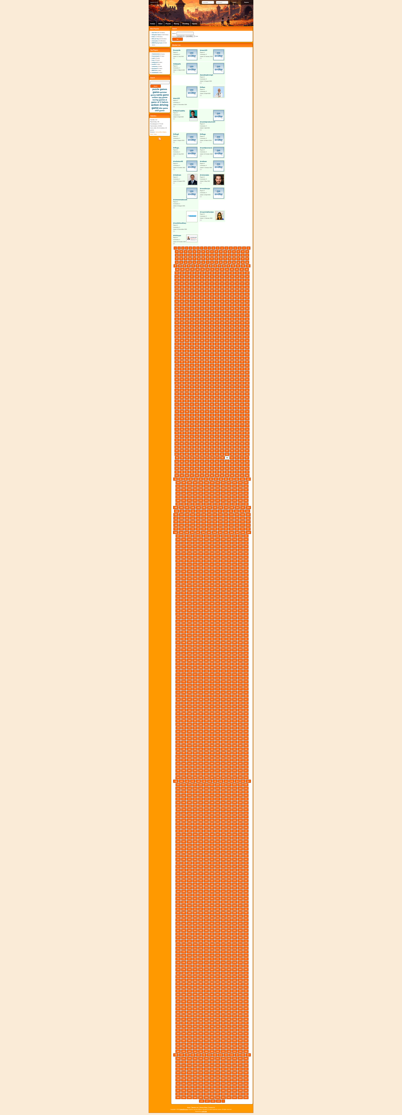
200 (207, 290)
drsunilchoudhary (179, 223)
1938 (195, 735)
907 (217, 457)
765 (182, 425)
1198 (203, 532)
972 (242, 472)
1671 (229, 660)
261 (212, 305)
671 (237, 401)
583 (247, 379)
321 (212, 319)
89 (184, 265)
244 (202, 301)
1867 (234, 713)
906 (212, 457)
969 (227, 472)
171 (212, 283)
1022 (206, 486)
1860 (195, 713)
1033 (195, 489)
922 (217, 461)
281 (237, 308)
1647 (240, 653)
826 (187, 440)
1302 (200, 560)
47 (225, 255)
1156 (203, 521)
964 (202, 472)
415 (232, 340)
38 (185, 255)
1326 (189, 568)
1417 (189, 592)
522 (242, 365)
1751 (240, 681)
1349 (246, 571)
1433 (206, 596)
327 (242, 319)
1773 (217, 688)
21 (185, 251)
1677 (189, 664)
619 (202, 390)
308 (222, 315)
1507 (184, 617)
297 (242, 312)
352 (217, 326)
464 (177, 354)
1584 (178, 639)
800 (207, 433)
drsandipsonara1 (206, 148)
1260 (183, 550)
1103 (220, 507)
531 (212, 369)
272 (192, 308)
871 (187, 450)
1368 (206, 578)
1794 (189, 696)
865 (232, 447)
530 (207, 369)
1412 (234, 589)
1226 (212, 539)
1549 (200, 628)
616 (187, 390)
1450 (229, 600)
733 (247, 415)
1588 (200, 639)
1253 (217, 546)
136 (187, 276)
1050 (217, 493)
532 (217, 369)
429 (227, 344)
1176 (237, 525)
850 (232, 443)
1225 (206, 539)
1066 (234, 496)
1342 (206, 571)
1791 (246, 692)
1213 (212, 536)
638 (222, 393)
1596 (246, 639)
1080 (240, 500)
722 (192, 415)
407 (192, 340)
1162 (237, 521)
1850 (212, 710)
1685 (234, 664)
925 (232, 461)
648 (197, 397)
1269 (234, 550)
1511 (206, 617)
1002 (242, 479)
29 (220, 251)
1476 (229, 607)
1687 (246, 664)
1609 (246, 642)
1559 (183, 632)
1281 (229, 553)
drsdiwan (203, 161)
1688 (178, 667)
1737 (234, 678)
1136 (248, 514)
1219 (246, 536)
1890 (217, 720)
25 (203, 251)
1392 (195, 585)
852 (242, 443)
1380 (200, 582)
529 (202, 369)
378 (197, 333)
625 (232, 390)
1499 (212, 614)
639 (227, 393)
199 (202, 290)
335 (207, 322)
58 (198, 258)
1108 (248, 507)
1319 (223, 564)
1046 (195, 493)
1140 (192, 518)
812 (192, 436)
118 (247, 269)
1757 (200, 685)
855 (182, 447)
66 (234, 258)
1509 (195, 617)
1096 (181, 507)
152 (192, 280)
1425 (234, 592)
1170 (203, 525)
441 (212, 347)
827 (192, 440)
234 (227, 297)
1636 (178, 653)
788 (222, 429)
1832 (183, 706)
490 (232, 358)
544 (202, 372)
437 (192, 347)
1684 (229, 664)
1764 (240, 685)
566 (237, 376)
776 (237, 425)
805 (232, 433)
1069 (178, 500)
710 (207, 411)
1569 (240, 632)
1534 (189, 624)
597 (242, 383)
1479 (246, 607)
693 (197, 408)
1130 (215, 514)
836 (237, 440)
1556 (240, 628)
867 (242, 447)
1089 (217, 504)
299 (177, 315)
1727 (178, 678)
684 (227, 404)
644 (177, 397)
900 (182, 457)
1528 (229, 621)
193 (247, 287)
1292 (217, 557)
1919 (234, 728)
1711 (234, 671)
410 (207, 340)
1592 (223, 639)
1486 (212, 610)
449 (177, 351)
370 (232, 329)
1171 (209, 525)
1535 (195, 624)
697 (217, 408)
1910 (184, 728)
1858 (183, 713)
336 (212, 322)
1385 (229, 582)
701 (237, 408)
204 (227, 290)
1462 (223, 603)
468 (197, 354)
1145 (220, 518)
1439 (240, 596)
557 (192, 376)
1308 (234, 560)
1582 (240, 635)
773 (222, 425)
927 (242, 461)
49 (234, 255)
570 (182, 379)
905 (207, 457)
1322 (240, 564)
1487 (217, 610)
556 (187, 376)
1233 (178, 543)
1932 (234, 731)
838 (247, 440)
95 (210, 265)
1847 (195, 710)
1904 (223, 724)
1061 (206, 496)
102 (243, 265)
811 (187, 436)
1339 (189, 571)
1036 (212, 489)
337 (217, 322)
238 (247, 297)
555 (182, 376)
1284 (246, 553)
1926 (200, 731)
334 (202, 322)
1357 (217, 575)
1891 (223, 720)
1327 (195, 568)
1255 (229, 546)
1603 (212, 642)
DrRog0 (176, 134)
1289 (200, 557)
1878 (223, 717)
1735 (223, 678)
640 (232, 393)
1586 (189, 639)
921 (212, 461)
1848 (200, 710)
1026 (229, 486)
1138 (181, 518)
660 (182, 401)
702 (242, 408)
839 (177, 443)
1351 (183, 575)
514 (202, 365)
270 (182, 308)
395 (207, 337)
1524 (206, 621)
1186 (215, 528)
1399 (234, 585)
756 (212, 422)
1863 (212, 713)
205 (232, 290)
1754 (183, 685)
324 (227, 319)
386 (237, 333)
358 (247, 326)
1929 (217, 731)
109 (202, 269)
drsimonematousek (180, 200)
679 (202, 404)
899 (177, 457)
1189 (231, 528)
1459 (206, 603)
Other (160, 24)
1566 (223, 632)
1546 (183, 628)
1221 (183, 539)
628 (247, 390)
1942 (217, 735)
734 (177, 418)
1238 (206, 543)
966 (212, 472)
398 (222, 337)
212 (192, 294)
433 (247, 344)
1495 (189, 614)
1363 (178, 578)
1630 (217, 649)
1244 (240, 543)
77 (207, 262)
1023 (212, 486)
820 (232, 436)
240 (182, 301)
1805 (178, 699)
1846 (189, 710)
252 (242, 301)
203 (222, 290)
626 (237, 390)
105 (182, 269)
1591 (217, 639)
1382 (212, 582)
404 (177, 340)
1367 (200, 578)
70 (176, 262)
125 (207, 273)
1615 (206, 646)
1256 (234, 546)
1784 (206, 692)
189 (227, 287)
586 (187, 383)
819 (227, 436)
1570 (246, 632)
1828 (234, 703)
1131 (220, 514)
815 (207, 436)
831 (212, 440)
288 (197, 312)
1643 (217, 653)
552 (242, 372)
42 (203, 255)
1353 (195, 575)
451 (187, 351)
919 (202, 461)
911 (237, 457)
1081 (246, 500)
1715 (183, 674)
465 (182, 354)
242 (192, 301)
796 (187, 433)
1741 (183, 681)
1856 (246, 710)
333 (197, 322)
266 (237, 305)
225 (182, 297)
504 (227, 361)
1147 (231, 518)
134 (177, 276)
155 (207, 280)
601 (187, 386)
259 (202, 305)
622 (217, 390)
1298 (178, 560)
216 (212, 294)
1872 (189, 717)
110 (207, 269)
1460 (212, 603)
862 (217, 447)
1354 (200, 575)
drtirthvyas (177, 235)
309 (227, 315)
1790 (240, 692)
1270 (240, 550)
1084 (189, 504)
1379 (195, 582)
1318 (217, 564)
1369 (212, 578)
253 (247, 301)
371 (237, 329)
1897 (183, 724)
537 (242, 369)
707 (192, 411)
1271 (246, 550)
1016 (246, 482)
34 (242, 251)
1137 (176, 518)
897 (242, 454)
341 (237, 322)
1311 (178, 564)
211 (187, 294)
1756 (195, 685)
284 (177, 312)
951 (212, 468)
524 (177, 369)
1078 (229, 500)
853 (247, 443)
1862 (206, 713)
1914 (206, 728)
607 (217, 386)
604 (202, 386)
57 (194, 258)
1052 (229, 493)
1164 (248, 521)
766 (187, 425)
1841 (234, 706)
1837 (212, 706)
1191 (242, 528)
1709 (223, 671)
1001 (237, 479)
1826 (223, 703)
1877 (217, 717)
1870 (178, 717)
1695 (217, 667)
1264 (206, 550)
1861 (200, 713)
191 (237, 287)
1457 (195, 603)
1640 (200, 653)
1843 (246, 706)
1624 (183, 649)
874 (202, 450)
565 (232, 376)
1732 (206, 678)
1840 (229, 706)
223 (247, 294)
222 (242, 294)
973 (247, 472)
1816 (240, 699)
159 (227, 280)
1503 (234, 614)
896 (237, 454)
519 (227, 365)
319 (202, 319)
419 (177, 344)
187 (217, 287)
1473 (212, 607)
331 (187, 322)
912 (242, 457)
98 (224, 265)
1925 (195, 731)
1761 (223, 685)
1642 (212, 653)
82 (229, 262)
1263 (200, 550)
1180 (181, 528)
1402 (178, 589)
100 (233, 265)
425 (207, 344)
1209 (189, 536)
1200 (214, 532)
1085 (195, 504)
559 (202, 376)
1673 (240, 660)
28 (216, 251)
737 (192, 418)
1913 (200, 728)
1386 (234, 582)
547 (217, 372)
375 (182, 333)
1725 (240, 674)
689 (177, 408)
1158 (215, 521)
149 (177, 280)
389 (177, 337)
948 (197, 468)
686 (237, 404)
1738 (240, 678)
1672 (234, 660)
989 (176, 479)
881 (237, 450)
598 (247, 383)
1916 (217, 728)
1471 (200, 607)
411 (212, 340)
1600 (195, 642)
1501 (223, 614)
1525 (212, 621)
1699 (240, 667)
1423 (223, 592)
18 (248, 248)
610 (232, 386)
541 (187, 372)
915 (182, 461)
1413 (240, 589)
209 (177, 294)
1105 (232, 507)
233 (222, 297)
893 (222, 454)
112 (217, 269)
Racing (176, 24)
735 (182, 418)
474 (227, 354)
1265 (212, 550)
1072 (195, 500)
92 (197, 265)
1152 (181, 521)
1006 (189, 482)
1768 (189, 688)
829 (202, 440)
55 (185, 258)
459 (227, 351)
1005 (184, 482)
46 (220, 255)
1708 (217, 671)
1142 (203, 518)
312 (242, 315)
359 (177, 329)
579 (227, 379)
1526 (217, 621)
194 (177, 290)
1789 (234, 692)
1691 (195, 667)
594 (227, 383)
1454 (178, 603)
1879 (229, 717)
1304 (212, 560)
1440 (246, 596)
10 (213, 248)
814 (202, 436)
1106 (237, 507)
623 (222, 390)
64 (225, 258)
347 (192, 326)
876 (212, 450)
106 (187, 269)
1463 (229, 603)
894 (227, 454)
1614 (200, 646)
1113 (198, 511)
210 (182, 294)
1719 (206, 674)
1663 (183, 660)
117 (242, 269)
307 (217, 315)
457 (217, 351)
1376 (178, 582)
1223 (195, 539)
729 (227, 415)
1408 (212, 589)
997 (216, 479)
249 (227, 301)
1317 (212, 564)
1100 (204, 507)
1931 (229, 731)
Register (246, 2)
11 (217, 248)
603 (197, 386)
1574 (195, 635)
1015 (240, 482)
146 (237, 276)
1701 (178, 671)
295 (232, 312)
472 (217, 354)
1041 (240, 489)
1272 (178, 553)
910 (232, 457)
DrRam (202, 87)
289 (202, 312)
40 (194, 255)
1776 (234, 688)
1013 (229, 482)
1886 (195, 720)
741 (212, 418)
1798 (212, 696)
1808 (195, 699)
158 (222, 280)
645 (182, 397)
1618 (223, 646)
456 (212, 351)
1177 (242, 525)
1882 (246, 717)
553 (247, 372)
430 (232, 344)
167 (192, 283)
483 (197, 358)
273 (197, 308)
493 (247, 358)
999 (226, 479)
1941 (212, 735)
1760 (217, 685)
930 (182, 465)
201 (212, 290)
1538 (212, 624)
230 (207, 297)
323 (222, 319)
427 (217, 344)
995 (206, 479)
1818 (178, 703)
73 (190, 262)
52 (247, 255)
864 (227, 447)
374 (177, 333)
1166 (181, 525)
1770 (200, 688)
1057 (183, 496)
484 (202, 358)
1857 (178, 713)
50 (238, 255)
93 (202, 265)
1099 (198, 507)
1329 (206, 568)
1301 (195, 560)
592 (217, 383)
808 (247, 433)
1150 (248, 518)
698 (222, 408)
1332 (223, 568)
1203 (231, 532)
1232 (246, 539)
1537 (206, 624)
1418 (195, 592)
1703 (189, 671)
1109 (176, 511)
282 (242, 308)
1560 (189, 632)
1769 (195, 688)
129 (227, 273)
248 (222, 301)
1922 (178, 731)
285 (182, 312)
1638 (189, 653)
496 (187, 361)
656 (237, 397)
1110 (182, 511)
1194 (181, 532)
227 (192, 297)
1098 (192, 507)
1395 (212, 585)
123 (197, 273)
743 (222, 418)
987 (242, 475)
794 (177, 433)
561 (212, 376)
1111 (187, 511)
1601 (200, 642)
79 (216, 262)
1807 (189, 699)
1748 (223, 681)
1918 (229, 728)
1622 (246, 646)
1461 (217, 603)
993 (196, 479)
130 (232, 273)
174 (227, 283)
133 (247, 273)
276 (212, 308)
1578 (217, 635)
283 (247, 308)
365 (207, 329)
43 (207, 255)
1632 (229, 649)
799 (202, 433)
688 (247, 404)
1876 (212, 717)
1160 (226, 521)
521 (237, 365)
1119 (231, 511)
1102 (215, 507)
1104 (226, 507)
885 (182, 454)
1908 (246, 724)
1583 (246, 635)
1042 (246, 489)
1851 (217, 710)
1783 (200, 692)
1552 (217, 628)
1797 (206, 696)
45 (216, 255)
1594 (234, 639)
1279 (217, 553)
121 (187, 273)
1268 (229, 550)
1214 (217, 536)
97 (219, 265)
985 (232, 475)
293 (222, 312)
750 (182, 422)
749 (177, 422)
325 (232, 319)
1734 (217, 678)
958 (247, 468)
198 (197, 290)
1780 (183, 692)
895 (232, 454)
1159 (220, 521)
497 (192, 361)
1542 (234, 624)
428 (222, 344)
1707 (212, 671)
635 (207, 393)
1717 (195, 674)
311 (237, 315)
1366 (195, 578)
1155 (198, 521)
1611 (184, 646)
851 (237, 443)
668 (222, 401)
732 (242, 415)
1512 (212, 617)
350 (207, 326)
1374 (240, 578)
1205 (243, 532)
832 (217, 440)
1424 (229, 592)
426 (212, 344)
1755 (189, 685)
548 (222, 372)
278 (222, 308)
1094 (246, 504)
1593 (229, 639)
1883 (178, 720)
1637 (183, 653)
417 (242, 340)
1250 (200, 546)
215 (207, 294)
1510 (201, 617)
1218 (240, 536)
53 (176, 258)
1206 (248, 532)
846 (212, 443)
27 (212, 251)
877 (217, 450)
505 (232, 361)
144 (227, 276)
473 (222, 354)
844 (202, 443)
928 (247, 461)
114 (227, 269)
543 (197, 372)
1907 (240, 724)
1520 (183, 621)
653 (222, 397)
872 (192, 450)
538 (247, 369)
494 (177, 361)
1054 (240, 493)
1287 (189, 557)
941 (237, 465)
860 (207, 447)
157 (217, 280)
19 (176, 251)
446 (237, 347)
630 (182, 393)
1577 (212, 635)
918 (197, 461)
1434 (212, 596)
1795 (195, 696)
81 (225, 262)
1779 (178, 692)
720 (182, 415)
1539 (217, 624)
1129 (209, 514)
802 (217, 433)
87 (175, 265)
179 (177, 287)
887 (192, 454)
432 (242, 344)
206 (237, 290)
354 (227, 326)
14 (230, 248)
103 (248, 265)
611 (237, 386)
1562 (200, 632)
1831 (178, 706)
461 (237, 351)
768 (197, 425)
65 (229, 258)
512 (192, 365)
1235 (189, 543)
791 (237, 429)
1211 (201, 536)
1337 (178, 571)
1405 (195, 589)
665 (207, 401)
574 (202, 379)
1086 (200, 504)
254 (177, 305)
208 (247, 290)
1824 (212, 703)
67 (238, 258)
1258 (246, 546)
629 (177, 393)
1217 (234, 536)
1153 (187, 521)
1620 (234, 646)
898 (247, 454)
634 (202, 393)
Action (152, 24)
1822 (200, 703)
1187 (220, 528)
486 (212, 358)
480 (182, 358)
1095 (176, 507)
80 (220, 262)
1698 (234, 667)
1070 (183, 500)
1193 (175, 532)
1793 (183, 696)
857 (192, 447)
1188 (226, 528)
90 (188, 265)
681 (212, 404)
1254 (223, 546)
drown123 (203, 50)
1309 (240, 560)
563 (222, 376)
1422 (217, 592)
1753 (178, 685)
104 (177, 269)
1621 (240, 646)
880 (232, 450)
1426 (240, 592)
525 (182, 369)
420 (182, 344)
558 (197, 376)
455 (207, 351)
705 (182, 411)
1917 (223, 728)
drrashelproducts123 (207, 122)
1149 (242, 518)
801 (212, 433)
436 (187, 347)
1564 (212, 632)
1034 (200, 489)
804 (227, 433)
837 (242, 440)
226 (187, 297)
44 (212, 255)
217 (217, 294)
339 (227, 322)
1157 (209, 521)
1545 (178, 628)
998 (221, 479)
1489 (229, 610)
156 (212, 280)
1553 (223, 628)
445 (232, 347)
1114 (204, 511)
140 (207, 276)
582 (242, 379)
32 (234, 251)
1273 (183, 553)
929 (177, 465)
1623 (178, 649)
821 (237, 436)
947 (192, 468)
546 (212, 372)
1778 (246, 688)
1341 (200, 571)
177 (242, 283)
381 (212, 333)
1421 (212, 592)
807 (242, 433)
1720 (212, 674)
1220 (178, 539)
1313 (189, 564)
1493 (178, 614)
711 (212, 411)
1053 (234, 493)
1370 (217, 578)
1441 (178, 600)
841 (187, 443)
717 (242, 411)
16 (239, 248)
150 (182, 280)
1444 (195, 600)
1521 (189, 621)
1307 (229, 560)
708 (197, 411)
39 (190, 255)
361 (187, 329)
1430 (189, 596)
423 (197, 344)
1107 (243, 507)
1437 (229, 596)
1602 (206, 642)
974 (177, 475)
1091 (229, 504)
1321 (234, 564)
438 (197, 347)
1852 (223, 710)
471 (212, 354)
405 (182, 340)
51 (242, 255)
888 (197, 454)
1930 (223, 731)
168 (197, 283)
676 (187, 404)
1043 (178, 493)
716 (237, 411)
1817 (246, 699)
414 (227, 340)
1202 (226, 532)
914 (177, 461)
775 (232, 425)
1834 (195, 706)
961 (187, 472)
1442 (183, 600)
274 (202, 308)
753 (197, 422)
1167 (187, 525)
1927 (206, 731)
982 (217, 475)
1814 (229, 699)
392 (192, 337)
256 (187, 305)
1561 (195, 632)
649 (202, 397)
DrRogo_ (176, 148)
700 (232, 408)
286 (187, 312)
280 (232, 308)
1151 (176, 521)
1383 (217, 582)
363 (197, 329)
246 (212, 301)
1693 (206, 667)
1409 (217, 589)
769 (202, 425)
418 (247, 340)
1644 (223, 653)
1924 (189, 731)
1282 (234, 553)
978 (197, 475)
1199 (209, 532)
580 (232, 379)
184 (202, 287)
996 (211, 479)
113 (222, 269)
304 (202, 315)
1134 (237, 514)
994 (201, 479)
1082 (178, 504)
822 (242, 436)
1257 (240, 546)
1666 (200, 660)
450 (182, 351)
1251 (206, 546)
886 (187, 454)
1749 (229, 681)
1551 (212, 628)
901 (187, 457)
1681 (212, 664)
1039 (229, 489)
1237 (200, 543)
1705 (201, 671)
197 (192, 290)
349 (202, 326)
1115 (209, 511)
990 (181, 479)
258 (197, 305)
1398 (229, 585)
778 (247, 425)
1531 (246, 621)
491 (237, 358)
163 (247, 280)
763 (247, 422)
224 (177, 297)
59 (203, 258)
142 (217, 276)
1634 (240, 649)
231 (212, 297)
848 (222, 443)
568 (247, 376)
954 (227, 468)
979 (202, 475)
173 (222, 283)
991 (186, 479)
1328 (200, 568)
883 (247, 450)
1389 (178, 585)
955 (232, 468)
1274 (189, 553)
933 (197, 465)
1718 (200, 674)
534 (227, 369)
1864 (217, 713)
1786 (217, 692)
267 (242, 305)
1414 (246, 589)
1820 (189, 703)
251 (237, 301)
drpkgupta (177, 64)
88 (180, 265)
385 (232, 333)
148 (247, 276)
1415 (178, 592)
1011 (217, 482)
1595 (240, 639)
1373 (234, 578)
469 (202, 354)
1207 (178, 536)
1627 (200, 649)
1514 (223, 617)
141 (212, 276)
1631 (223, 649)
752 (192, 422)
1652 (195, 656)
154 (202, 280)
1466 (246, 603)
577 (217, 379)
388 (247, 333)
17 (244, 248)
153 (197, 280)
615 (182, 390)
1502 (229, 614)
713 (222, 411)
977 (192, 475)
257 (192, 305)
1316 (206, 564)
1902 (212, 724)
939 (227, 465)
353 (222, 326)
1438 (234, 596)
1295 (234, 557)
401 (237, 337)
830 (207, 440)
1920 (240, 728)
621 (212, 390)
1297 (246, 557)
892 (217, 454)
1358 (223, 575)
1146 (226, 518)
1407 (206, 589)
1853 (229, 710)
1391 (189, 585)
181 (187, 287)
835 (232, 440)
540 (182, 372)
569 (177, 379)
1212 (206, 536)
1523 (200, 621)
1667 (206, 660)
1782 (195, 692)
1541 (229, 624)
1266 (217, 550)
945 (182, 468)
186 (212, 287)
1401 (246, 585)
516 (212, 365)
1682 (217, 664)
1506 (178, 617)
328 (247, 319)
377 (192, 333)
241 (187, 301)
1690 (189, 667)
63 (220, 258)
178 (247, 283)
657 (242, 397)
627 (242, 390)
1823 (206, 703)
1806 (184, 699)
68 (242, 258)
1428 (178, 596)
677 (192, 404)
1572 (183, 635)
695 (207, 408)
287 (192, 312)
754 (202, 422)
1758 (206, 685)
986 (237, 475)
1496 (195, 614)
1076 (217, 500)
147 (242, 276)
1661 (246, 656)
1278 (212, 553)
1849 (206, 710)
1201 (220, 532)
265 (232, 305)
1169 (198, 525)
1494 (183, 614)
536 (237, 369)
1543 (240, 624)
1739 (246, 678)
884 (177, 454)
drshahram (177, 175)
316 (187, 319)
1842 (240, 706)
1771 (206, 688)
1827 (229, 703)
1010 (212, 482)
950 (207, 468)
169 (202, 283)
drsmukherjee (205, 188)
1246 (178, 546)
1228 (223, 539)
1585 (183, 639)
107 (192, 269)
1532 (178, 624)
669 (227, 401)
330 (182, 322)
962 (192, 472)
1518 (246, 617)
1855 (240, 710)
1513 (217, 617)
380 (207, 333)
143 (222, 276)
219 (227, 294)
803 (222, 433)
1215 (223, 536)
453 (197, 351)
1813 (223, 699)
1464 (234, 603)
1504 (240, 614)
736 (187, 418)
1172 (215, 525)
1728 (183, 678)
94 (206, 265)
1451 (234, 600)
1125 (187, 514)
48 (229, 255)
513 (197, 365)
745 (232, 418)
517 (217, 365)
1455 (183, 603)
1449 (223, 600)
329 (177, 322)
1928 (212, 731)
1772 (212, 688)
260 (207, 305)
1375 (246, 578)
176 (237, 283)
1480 (178, 610)
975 (182, 475)
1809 (201, 699)
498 (197, 361)
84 (238, 262)
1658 (229, 656)
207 (242, 290)
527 (192, 369)
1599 (189, 642)
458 (222, 351)
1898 (189, 724)
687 (242, 404)
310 (232, 315)
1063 (217, 496)
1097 (187, 507)
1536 (200, 624)
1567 (229, 632)
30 (225, 251)
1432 (200, 596)
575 (207, 379)
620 (207, 390)
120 (182, 273)
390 (182, 337)
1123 (176, 514)
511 (187, 365)
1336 (246, 568)
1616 (212, 646)
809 (177, 436)
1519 (178, 621)
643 (247, 393)
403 (247, 337)
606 (212, 386)
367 (217, 329)
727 (217, 415)
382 (217, 333)
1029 (246, 486)
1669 (217, 660)
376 (187, 333)
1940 (206, 735)
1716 (189, 674)
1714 (178, 674)
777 (242, 425)
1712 (240, 671)
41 (198, 255)
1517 (240, 617)
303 (197, 315)
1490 (234, 610)
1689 (183, 667)
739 (202, 418)
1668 (212, 660)
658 (247, 397)
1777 (240, 688)
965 (207, 472)
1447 (212, 600)
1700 (246, 667)
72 (185, 262)
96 (215, 265)
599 (177, 386)
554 (177, 376)
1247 (183, 546)
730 (232, 415)
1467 (178, 607)
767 (192, 425)
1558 (178, 632)
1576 (206, 635)
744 (227, 418)
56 (190, 258)
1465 (240, 603)
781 (187, 429)
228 (197, 297)
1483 (195, 610)
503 (222, 361)
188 (222, 287)
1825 (217, 703)
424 (202, 344)
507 (242, 361)
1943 (223, 735)
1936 (183, 735)
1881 (240, 717)
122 (192, 273)
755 (207, 422)
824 (177, 440)
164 (177, 283)
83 (234, 262)
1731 (200, 678)
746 (237, 418)
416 (237, 340)
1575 (200, 635)
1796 (200, 696)
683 (222, 404)
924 (227, 461)
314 (177, 319)
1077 (223, 500)
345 (182, 326)
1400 (240, 585)
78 (212, 262)
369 (227, 329)
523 (247, 365)
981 (212, 475)
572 (192, 379)
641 (237, 393)
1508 (189, 617)
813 (197, 436)
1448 (217, 600)
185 (207, 287)
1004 (178, 482)
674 (177, 404)
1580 (229, 635)
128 (222, 273)
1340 (195, 571)
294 (227, 312)
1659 (234, 656)
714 (227, 411)
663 (197, 401)
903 (197, 457)
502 (217, 361)
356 (237, 326)
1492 (246, 610)
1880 (234, 717)
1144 (215, 518)
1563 (206, 632)
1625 (189, 649)
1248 (189, 546)
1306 (223, 560)
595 (232, 383)
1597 (178, 642)
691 (187, 408)
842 (192, 443)
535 (232, 369)
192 (242, 287)
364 (202, 329)
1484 (200, 610)
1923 (183, 731)
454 (202, 351)
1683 (223, 664)
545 (207, 372)
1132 (226, 514)
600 (182, 386)
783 (197, 429)
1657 (223, 656)
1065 (229, 496)
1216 (229, 536)
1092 (234, 504)
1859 (189, 713)
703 (247, 408)
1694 (212, 667)
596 (237, 383)
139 (202, 276)
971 (237, 472)
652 (217, 397)
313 (247, 315)
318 (197, 319)
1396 (217, 585)
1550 (206, 628)
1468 (183, 607)
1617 (217, 646)
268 (247, 305)
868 (247, 447)
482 (192, 358)
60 (207, 258)
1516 (234, 617)
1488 (223, 610)
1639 (195, 653)
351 (212, 326)
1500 (217, 614)
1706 (206, 671)
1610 (178, 646)
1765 (246, 685)
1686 (240, 664)
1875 (206, 717)
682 (217, 404)
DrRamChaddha (179, 111)
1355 (206, 575)
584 (177, 383)
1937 (189, 735)
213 (197, 294)
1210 (195, 536)
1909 (178, 728)
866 (237, 447)
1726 (246, 674)
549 (227, 372)
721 (187, 415)
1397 (223, 585)
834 (227, 440)
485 (207, 358)
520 (232, 365)
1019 (189, 486)
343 (247, 322)
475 (232, 354)
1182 (192, 528)
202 (217, 290)
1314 (195, 564)
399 (227, 337)
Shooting (185, 24)
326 (237, 319)
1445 (200, 600)
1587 (195, 639)
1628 (206, 649)
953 (222, 468)
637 (217, 393)
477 (242, 354)
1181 (187, 528)
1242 (229, 543)
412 (217, 340)
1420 (206, 592)
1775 (229, 688)
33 (238, 251)
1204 (237, 532)
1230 (234, 539)
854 (177, 447)
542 (192, 372)
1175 (231, 525)
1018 (183, 486)
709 (202, 411)
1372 (229, 578)
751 (187, 422)
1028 (240, 486)
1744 (200, 681)
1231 (240, 539)
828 (197, 440)
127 (217, 273)
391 (187, 337)
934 (202, 465)
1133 (231, 514)
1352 (189, 575)
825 (182, 440)
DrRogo (203, 134)
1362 (246, 575)
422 (192, 344)
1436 (223, 596)
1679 (200, 664)
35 (247, 251)
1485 (206, 610)
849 (227, 443)
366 (212, 329)
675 (182, 404)
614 (177, 390)
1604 (217, 642)
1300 (189, 560)
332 (192, 322)
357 (242, 326)
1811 (212, 699)
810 (182, 436)
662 (192, 401)
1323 (246, 564)
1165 (176, 525)
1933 (240, 731)
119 (177, 273)
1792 (178, 696)
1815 (234, 699)
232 (217, 297)
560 (207, 376)
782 (192, 429)
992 (191, 479)
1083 (183, 504)
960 (182, 472)
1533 (183, 624)
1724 (234, 674)
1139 (187, 518)
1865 (223, 713)
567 (242, 376)
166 (187, 283)
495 (182, 361)
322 (217, 319)
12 (222, 248)
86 (247, 262)
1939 (200, 735)
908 (222, 457)
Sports (194, 24)
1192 (248, 528)
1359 (229, 575)
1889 (212, 720)
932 (192, 465)
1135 (242, 514)
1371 (223, 578)
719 (177, 415)
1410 (223, 589)
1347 (234, 571)
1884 (183, 720)
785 (207, 429)
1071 (189, 500)
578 (222, 379)
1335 (240, 568)
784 (202, 429)
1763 (234, 685)
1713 (246, 671)
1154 (192, 521)
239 (177, 301)
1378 (189, 582)
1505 (246, 614)
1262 (195, 550)
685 (232, 404)
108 (197, 269)
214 (202, 294)
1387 (240, 582)
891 (212, 454)
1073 (200, 500)
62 (216, 258)
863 (222, 447)
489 (227, 358)
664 (202, 401)
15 (235, 248)
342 (242, 322)
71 (181, 262)
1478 (240, 607)
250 (232, 301)
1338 (183, 571)
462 (242, 351)
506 (237, 361)
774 (227, 425)
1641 (206, 653)
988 (247, 475)
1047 (200, 493)
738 (197, 418)
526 (187, 369)
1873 (195, 717)
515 (207, 365)
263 (222, 305)
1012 (223, 482)
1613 (195, 646)
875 (207, 450)
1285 (178, 557)
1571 (178, 635)
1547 (189, 628)
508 (247, 361)
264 (227, 305)
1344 (217, 571)
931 (187, 465)
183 (197, 287)
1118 (225, 511)
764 (177, 425)
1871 (183, 717)
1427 (246, 592)
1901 (206, 724)
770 (207, 425)
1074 (206, 500)
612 (242, 386)
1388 (246, 582)
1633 (234, 649)
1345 (223, 571)
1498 (206, 614)
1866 (229, 713)
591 (212, 383)
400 (232, 337)
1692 (200, 667)
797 (192, 433)
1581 (234, 635)
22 (190, 251)
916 (187, 461)
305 (207, 315)
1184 (203, 528)
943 (247, 465)
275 (207, 308)
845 (207, 443)
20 (181, 251)
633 (197, 393)
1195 (187, 532)
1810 (206, 699)
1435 (217, 596)
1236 (195, 543)
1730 (195, 678)
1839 (223, 706)
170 (207, 283)
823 (247, 436)
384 (227, 333)
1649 (178, 656)
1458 (200, 603)
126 (212, 273)
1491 (240, 610)
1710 (229, 671)
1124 (181, 514)
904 (202, 457)
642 (242, 393)
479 (177, 358)
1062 (212, 496)
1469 (189, 607)
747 (242, 418)
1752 (246, 681)
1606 (229, 642)
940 (232, 465)
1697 (229, 667)
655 (232, 397)
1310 (246, 560)
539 (177, 372)
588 (197, 383)
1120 (236, 511)
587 (192, 383)
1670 (223, 660)
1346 (229, 571)
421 (187, 344)
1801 (229, 696)
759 (227, 422)
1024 (217, 486)
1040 (234, 489)
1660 (240, 656)
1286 (183, 557)
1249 (195, 546)
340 (232, 322)
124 (202, 273)
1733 (212, 678)
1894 (240, 720)
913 (247, 457)
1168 (192, 525)
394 (202, 337)
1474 (217, 607)
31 (229, 251)
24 (198, 251)
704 (177, 411)
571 (187, 379)
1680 (206, 664)
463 (247, 351)
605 (207, 386)
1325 (183, 568)
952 (217, 468)
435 (182, 347)
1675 (178, 664)
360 (182, 329)
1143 (209, 518)
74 (194, 262)
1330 (212, 568)
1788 (229, 692)
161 (237, 280)
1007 (195, 482)
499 (202, 361)
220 (232, 294)
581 (237, 379)
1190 (237, 528)
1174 (226, 525)
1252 (212, 546)
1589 (206, 639)
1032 (189, 489)
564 (227, 376)
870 (182, 450)
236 (237, 297)
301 (187, 315)
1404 (189, 589)
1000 (231, 479)
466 (187, 354)
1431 (195, 596)
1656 (217, 656)
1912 (195, 728)
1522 (195, 621)
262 (217, 305)
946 (187, 468)
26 (207, 251)
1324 (178, 568)
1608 (240, 642)
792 (242, 429)
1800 (223, 696)
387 (242, 333)
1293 (223, 557)
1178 (248, 525)
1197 (198, 532)
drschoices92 (178, 161)
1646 (234, 653)
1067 (240, 496)
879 (227, 450)
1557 (246, 628)
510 (182, 365)
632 (192, 393)
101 (238, 265)
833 (222, 440)
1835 (200, 706)
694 (202, 408)
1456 (189, 603)
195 (182, 290)
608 (222, 386)
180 (182, 287)
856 (187, 447)
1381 (206, 582)
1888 (206, 720)
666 (212, 401)
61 (212, 258)
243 (197, 301)
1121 (242, 511)
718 (247, 411)
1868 (240, 713)
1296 (240, 557)
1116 (214, 511)
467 (192, 354)
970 (232, 472)
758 (222, 422)
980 (207, 475)
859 (202, 447)
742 (217, 418)
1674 (246, 660)
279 (227, 308)
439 (202, 347)
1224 (200, 539)
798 (197, 433)
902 (192, 457)
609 (227, 386)
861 (212, 447)
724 (202, 415)
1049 (212, 493)
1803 (240, 696)
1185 (209, 528)
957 (242, 468)
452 (192, 351)
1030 (178, 489)
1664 (189, 660)
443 (222, 347)
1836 (206, 706)
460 (232, 351)
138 (197, 276)
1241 (223, 543)
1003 (248, 479)
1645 (229, 653)
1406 (201, 589)
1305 (217, 560)
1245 (246, 543)
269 (177, 308)
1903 (217, 724)
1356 (212, 575)
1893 (234, 720)
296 (237, 312)
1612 (189, 646)
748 (247, 418)
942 (242, 465)
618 (197, 390)
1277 (206, 553)
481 (187, 358)
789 (227, 429)
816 (212, 436)
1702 (184, 671)
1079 (234, 500)
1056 (178, 496)
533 (222, 369)
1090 (223, 504)
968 (222, 472)
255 (182, 305)
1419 (200, 592)
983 (222, 475)
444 (227, 347)
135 (182, 276)
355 (232, 326)
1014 (234, 482)
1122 (247, 511)
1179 (176, 528)
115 (232, 269)
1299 (183, 560)
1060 (200, 496)
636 (212, 393)
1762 (229, 685)
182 (192, 287)
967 (217, 472)
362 (192, 329)
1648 (246, 653)
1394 (206, 585)
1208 (184, 536)
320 (207, 319)
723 (197, 415)
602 (192, 386)
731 (237, 415)
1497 (200, 614)
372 (242, 329)
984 (227, 475)
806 (237, 433)
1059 (195, 496)
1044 (183, 493)
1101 (209, 507)
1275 (195, 553)
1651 (189, 656)
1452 (240, 600)
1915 (212, 728)
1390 (183, 585)
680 (207, 404)
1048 (206, 493)
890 (207, 454)
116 (237, 269)
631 (187, 393)
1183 (198, 528)
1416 (183, 592)
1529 (234, 621)
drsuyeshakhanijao (207, 212)
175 (232, 283)
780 (182, 429)
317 (192, 319)
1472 (206, 607)
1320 (229, 564)
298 (247, 312)
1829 (240, 703)
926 (237, 461)
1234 (183, 543)
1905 (229, 724)
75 (198, 262)
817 (217, 436)
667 (217, 401)
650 (207, 397)
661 (187, 401)
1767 (183, 688)
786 (212, 429)
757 (217, 422)
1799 (217, 696)
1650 (183, 656)
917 (192, 461)
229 (202, 297)
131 (237, 273)
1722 (223, 674)
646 (187, 397)
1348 (240, 571)
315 (182, 319)
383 (222, 333)
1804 (246, 696)
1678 (195, 664)
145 (232, 276)
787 (217, 429)
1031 (183, 489)
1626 (195, 649)
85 (242, 262)
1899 (195, 724)
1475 (223, 607)
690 (182, 408)
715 (232, 411)
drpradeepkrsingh (206, 75)
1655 (212, 656)
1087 (206, 504)
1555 (234, 628)
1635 (246, 649)
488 (222, 358)
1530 (240, 621)
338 (222, 322)
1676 (183, 664)
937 (217, 465)
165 (182, 283)
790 (232, 429)
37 (181, 255)
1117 (220, 511)
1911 (189, 728)
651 (212, 397)
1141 (198, 518)
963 (197, 472)
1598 (183, 642)
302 (192, 315)
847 (217, 443)
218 (222, 294)
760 (232, 422)
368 (222, 329)
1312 (183, 564)
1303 (206, 560)
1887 (200, 720)
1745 (206, 681)
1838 (217, 706)
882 (242, 450)
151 (187, 280)
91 (193, 265)
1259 (178, 550)
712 (217, 411)
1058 (189, 496)
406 (187, 340)
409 (202, 340)
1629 (212, 649)
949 (202, 468)
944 (177, 468)
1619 (229, 646)
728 (222, 415)
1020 (195, 486)
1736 (229, 678)
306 (212, 315)
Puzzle (168, 24)
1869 (246, 713)
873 (197, 450)
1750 (234, 681)
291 (212, 312)
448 (247, 347)
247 (217, 301)
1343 (212, 571)
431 (237, 344)
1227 (217, 539)
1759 (212, 685)
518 (222, 365)
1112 (193, 511)
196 (187, 290)
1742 (189, 681)
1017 (178, 486)
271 (187, 308)
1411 (229, 589)
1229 (229, 539)
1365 (189, 578)
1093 (240, 504)
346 (187, 326)
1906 (234, 724)
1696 (223, 667)
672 (242, 401)
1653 (200, 656)
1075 (212, 500)
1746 (212, 681)
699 (227, 408)
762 (242, 422)
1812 (217, 699)
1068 (246, 496)
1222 (189, 539)
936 (212, 465)
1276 (200, 553)
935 (207, 465)
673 (247, 401)
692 (192, 408)
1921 (246, 728)
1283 (240, 553)
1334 (234, 568)
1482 (189, 610)
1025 (223, 486)
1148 (237, 518)
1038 (223, 489)
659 (177, 401)
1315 (200, 564)
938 (222, 465)
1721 (217, 674)
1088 (212, 504)
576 (212, 379)
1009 (206, 482)
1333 (229, 568)
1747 (217, 681)
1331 (217, 568)
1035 (206, 489)
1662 (178, 660)
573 (197, 379)
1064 (223, 496)
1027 (234, 486)
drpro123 (176, 98)
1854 (234, 710)
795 (182, 433)
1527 (223, 621)
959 (177, 472)
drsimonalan (204, 175)
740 (207, 418)
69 (247, 258)
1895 (246, 720)
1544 (246, 624)
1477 (234, 607)
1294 (229, 557)
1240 (217, 543)
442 (217, 347)
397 (217, 337)
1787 (223, 692)
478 (247, 354)
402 (242, 337)
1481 (183, 610)
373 (247, 329)
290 (207, 312)
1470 (195, 607)
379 (202, 333)
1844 (178, 710)
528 (197, 369)
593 (222, 383)
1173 (220, 525)
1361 (240, 575)
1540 (223, 624)
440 (207, 347)
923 (222, 461)
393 (197, 337)
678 (197, 404)
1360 (234, 575)
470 (207, 354)
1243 (234, 543)
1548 (195, 628)
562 (217, 376)
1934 (246, 731)
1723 (229, 674)
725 (207, 415)
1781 (189, 692)
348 (197, 326)
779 (177, 429)
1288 (195, 557)
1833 (189, 706)
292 (217, 312)
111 (212, 269)
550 (232, 372)
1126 (192, 514)
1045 (189, 493)
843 (197, 443)
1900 (200, 724)
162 (242, 280)
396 (212, 337)
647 (192, 397)
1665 (195, 660)
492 (242, 358)
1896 (178, 724)
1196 (192, 532)
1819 (183, 703)
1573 (189, 635)
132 (242, 273)
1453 (246, 600)
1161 (231, 521)
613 (247, 386)
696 (212, 408)
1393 (200, 585)
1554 (229, 628)
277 (217, 308)
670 (232, 401)
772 (217, 425)
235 (232, 297)
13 (226, 248)
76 (203, 262)
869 (177, 450)
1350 (178, 575)
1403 (184, 589)
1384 (223, 582)
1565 (217, 632)
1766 (178, 688)
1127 (198, 514)
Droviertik (176, 50)
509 (177, 365)
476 (237, 354)
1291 (212, 557)
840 (182, 443)
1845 (183, 710)
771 (212, 425)
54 (181, 258)
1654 (206, 656)
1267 (223, 550)
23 (194, 251)
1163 (242, 521)
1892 (229, 720)
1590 (212, 639)
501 (212, 361)
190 (232, 287)
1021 (200, 486)
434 (177, 347)
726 (212, 415)
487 (217, 358)
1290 (206, 557)
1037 (217, 489)
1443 (189, 600)
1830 (246, 703)
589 (202, 383)
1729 (189, 678)
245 (207, 301)
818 (222, 436)
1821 (195, 703)
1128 (203, 514)
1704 (195, 671)
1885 (189, 720)
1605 (223, 642)
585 (182, 383)
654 (227, 397)
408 (197, 340)
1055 (246, 493)
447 (242, 347)
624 (227, 390)
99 (228, 265)
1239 (212, 543)
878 (222, 450)
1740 (178, 681)
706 (187, 411)
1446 (206, 600)
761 (237, 422)
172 (217, 283)
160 (232, 280)
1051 (223, 493)
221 (237, 294)
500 (207, 361)
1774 (223, 688)
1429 (183, 596)
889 (202, 454)
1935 (178, 735)
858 (197, 447)
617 (192, 390)
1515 (229, 617)
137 (192, 276)
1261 (189, 550)
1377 (183, 582)
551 (237, 372)
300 (182, 315)
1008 (201, 482)
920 (207, 461)
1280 (223, 553)
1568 (234, 632)
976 (187, 475)
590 (207, 383)
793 (247, 429)
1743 (195, 681)
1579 (223, 635)
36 (176, 255)
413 (222, 340)
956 (237, 468)
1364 (183, 578)
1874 (200, 717)
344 (177, 326)
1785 (212, 692)
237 (242, 297)
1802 (234, 696)
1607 (234, 642)
